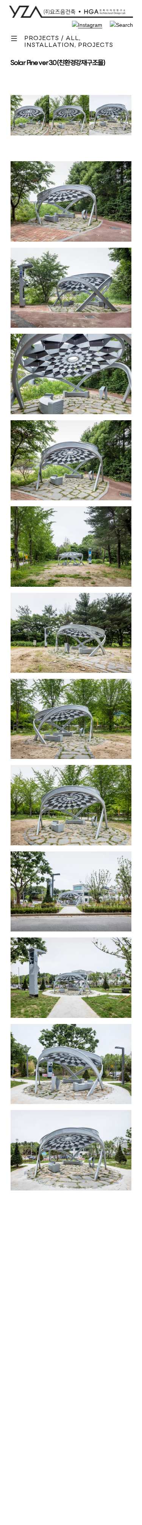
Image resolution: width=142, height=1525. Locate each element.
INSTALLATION (49, 45)
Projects (95, 45)
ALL (72, 38)
